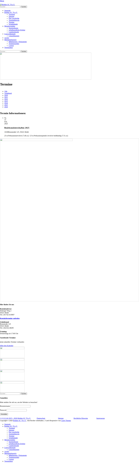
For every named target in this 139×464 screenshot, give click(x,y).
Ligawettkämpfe (10, 34)
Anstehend (8, 93)
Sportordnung (13, 28)
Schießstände (13, 24)
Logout (11, 46)
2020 (6, 95)
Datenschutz (41, 418)
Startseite (7, 10)
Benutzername (5, 406)
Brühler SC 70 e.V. (10, 12)
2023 (6, 101)
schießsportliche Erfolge (17, 30)
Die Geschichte (14, 18)
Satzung (11, 16)
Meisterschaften (9, 26)
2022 (6, 99)
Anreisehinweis (14, 20)
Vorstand (12, 14)
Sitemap (61, 418)
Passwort (3, 410)
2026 (6, 107)
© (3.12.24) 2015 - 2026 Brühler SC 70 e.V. (15, 418)
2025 (6, 105)
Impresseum (100, 418)
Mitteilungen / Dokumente (18, 42)
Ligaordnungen (14, 36)
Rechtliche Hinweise (81, 418)
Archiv (6, 38)
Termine (11, 22)
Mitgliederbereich (10, 40)
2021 (6, 97)
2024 (6, 103)
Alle (5, 91)
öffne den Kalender (6, 346)
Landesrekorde (14, 32)
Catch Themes (66, 420)
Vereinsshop (8, 47)
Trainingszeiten (14, 44)
